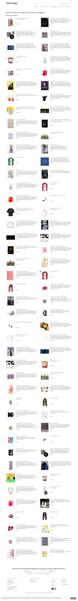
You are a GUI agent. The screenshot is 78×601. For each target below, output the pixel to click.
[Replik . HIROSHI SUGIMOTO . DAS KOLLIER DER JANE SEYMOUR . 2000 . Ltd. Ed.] (10, 490)
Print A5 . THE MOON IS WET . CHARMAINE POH (25, 43)
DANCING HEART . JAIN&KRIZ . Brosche (57, 284)
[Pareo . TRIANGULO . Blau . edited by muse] (10, 149)
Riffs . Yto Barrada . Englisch (55, 233)
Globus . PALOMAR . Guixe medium (22, 309)
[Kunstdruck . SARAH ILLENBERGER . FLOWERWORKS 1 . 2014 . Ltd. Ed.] (44, 123)
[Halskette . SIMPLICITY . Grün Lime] (10, 338)
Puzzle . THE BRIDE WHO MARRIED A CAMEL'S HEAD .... (60, 43)
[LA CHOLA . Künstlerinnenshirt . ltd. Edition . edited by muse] (10, 212)
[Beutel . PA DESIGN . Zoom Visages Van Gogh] (10, 73)
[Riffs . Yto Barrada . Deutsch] (10, 364)
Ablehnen (67, 598)
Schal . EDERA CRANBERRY (21, 284)
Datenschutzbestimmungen (37, 573)
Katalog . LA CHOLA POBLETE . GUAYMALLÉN (58, 81)
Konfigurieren (73, 598)
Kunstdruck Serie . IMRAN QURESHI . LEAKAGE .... (59, 334)
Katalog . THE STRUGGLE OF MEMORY (23, 347)
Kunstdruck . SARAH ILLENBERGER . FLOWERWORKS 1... (60, 119)
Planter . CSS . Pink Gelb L (54, 360)
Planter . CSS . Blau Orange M (21, 56)
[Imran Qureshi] (10, 478)
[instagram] (55, 588)
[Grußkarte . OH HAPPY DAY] (10, 440)
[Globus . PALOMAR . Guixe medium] (10, 313)
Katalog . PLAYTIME (53, 220)
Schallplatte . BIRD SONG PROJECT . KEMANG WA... (59, 448)
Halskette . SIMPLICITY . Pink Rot (56, 208)
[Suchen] (49, 3)
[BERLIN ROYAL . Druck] (44, 541)
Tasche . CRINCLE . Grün (20, 157)
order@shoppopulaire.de (33, 581)
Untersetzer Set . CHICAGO (55, 30)
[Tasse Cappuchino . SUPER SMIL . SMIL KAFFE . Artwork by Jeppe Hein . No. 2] (10, 427)
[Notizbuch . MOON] (10, 452)
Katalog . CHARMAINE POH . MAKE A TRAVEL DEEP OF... (60, 461)
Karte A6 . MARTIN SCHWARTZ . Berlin (57, 372)
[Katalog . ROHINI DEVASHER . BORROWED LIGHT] (44, 22)
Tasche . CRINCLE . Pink (54, 182)
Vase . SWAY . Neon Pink (20, 499)
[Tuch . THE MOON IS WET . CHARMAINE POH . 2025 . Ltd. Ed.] (44, 161)
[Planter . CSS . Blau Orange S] (44, 478)
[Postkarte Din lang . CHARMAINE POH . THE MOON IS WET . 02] (10, 237)
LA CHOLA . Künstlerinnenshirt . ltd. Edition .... (24, 208)
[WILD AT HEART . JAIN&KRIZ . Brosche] (10, 414)
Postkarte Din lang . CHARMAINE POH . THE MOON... (59, 106)
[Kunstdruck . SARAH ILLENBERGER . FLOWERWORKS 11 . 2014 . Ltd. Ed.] (10, 250)
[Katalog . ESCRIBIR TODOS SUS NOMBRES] (10, 554)
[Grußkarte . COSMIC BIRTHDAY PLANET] (44, 554)
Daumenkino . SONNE (54, 322)
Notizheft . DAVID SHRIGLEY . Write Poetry (57, 410)
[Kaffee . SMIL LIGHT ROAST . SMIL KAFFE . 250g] (44, 60)
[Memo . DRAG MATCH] (10, 376)
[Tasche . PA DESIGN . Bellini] (44, 490)
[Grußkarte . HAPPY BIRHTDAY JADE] (44, 313)
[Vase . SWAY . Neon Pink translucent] (44, 73)
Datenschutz (54, 581)
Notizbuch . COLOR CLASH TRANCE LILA (23, 132)
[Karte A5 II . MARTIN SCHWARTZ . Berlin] (10, 262)
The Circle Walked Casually (21, 119)
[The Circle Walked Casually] (10, 123)
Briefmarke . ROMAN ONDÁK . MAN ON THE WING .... (25, 220)
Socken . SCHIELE (19, 398)
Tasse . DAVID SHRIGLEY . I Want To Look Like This (25, 106)
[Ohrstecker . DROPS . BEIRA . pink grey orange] (10, 326)
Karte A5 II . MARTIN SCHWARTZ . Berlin (23, 258)
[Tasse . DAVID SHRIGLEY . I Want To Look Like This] (10, 111)
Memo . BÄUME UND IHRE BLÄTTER (56, 385)
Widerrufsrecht (63, 581)
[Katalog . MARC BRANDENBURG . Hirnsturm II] (10, 85)
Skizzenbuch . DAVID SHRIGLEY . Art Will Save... (58, 524)
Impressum (53, 585)
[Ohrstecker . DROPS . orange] (44, 440)
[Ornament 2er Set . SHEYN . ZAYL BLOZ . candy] (10, 98)
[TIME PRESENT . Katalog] (44, 149)
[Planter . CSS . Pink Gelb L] (44, 364)
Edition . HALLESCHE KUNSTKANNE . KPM (57, 499)
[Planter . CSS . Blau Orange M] (10, 60)
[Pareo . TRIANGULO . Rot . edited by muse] (10, 389)
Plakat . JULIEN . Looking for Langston (23, 296)
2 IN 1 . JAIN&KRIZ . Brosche (21, 524)
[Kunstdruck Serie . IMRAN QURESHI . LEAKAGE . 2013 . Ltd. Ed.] (44, 338)
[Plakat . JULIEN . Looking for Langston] (10, 300)
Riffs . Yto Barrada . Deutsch (21, 360)
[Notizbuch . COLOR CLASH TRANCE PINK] (44, 250)
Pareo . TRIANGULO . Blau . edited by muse (23, 144)
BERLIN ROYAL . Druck (54, 537)
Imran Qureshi (18, 473)
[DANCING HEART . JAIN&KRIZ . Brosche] (44, 288)
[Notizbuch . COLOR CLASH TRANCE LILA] (10, 136)
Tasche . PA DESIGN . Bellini (55, 486)
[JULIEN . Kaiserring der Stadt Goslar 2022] (44, 174)
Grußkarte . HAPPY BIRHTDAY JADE (56, 309)
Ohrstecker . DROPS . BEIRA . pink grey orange (24, 322)
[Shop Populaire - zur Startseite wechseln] (11, 4)
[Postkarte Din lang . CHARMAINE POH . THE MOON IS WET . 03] (44, 351)
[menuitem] (42, 3)
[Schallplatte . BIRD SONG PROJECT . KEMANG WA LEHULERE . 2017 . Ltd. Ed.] (44, 452)
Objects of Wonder (19, 170)
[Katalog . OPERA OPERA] (44, 427)
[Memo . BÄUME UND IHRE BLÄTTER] (44, 389)
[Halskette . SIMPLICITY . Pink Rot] (44, 212)
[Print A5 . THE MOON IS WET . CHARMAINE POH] (10, 47)
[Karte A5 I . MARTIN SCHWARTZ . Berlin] (44, 136)
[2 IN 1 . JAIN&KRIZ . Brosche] (10, 528)
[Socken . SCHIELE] (10, 402)
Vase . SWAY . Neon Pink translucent (56, 68)
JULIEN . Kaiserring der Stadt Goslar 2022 (57, 170)
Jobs (52, 583)
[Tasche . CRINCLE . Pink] (44, 186)
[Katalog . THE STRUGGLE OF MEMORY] (10, 351)
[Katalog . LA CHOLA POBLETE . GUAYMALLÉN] (44, 85)
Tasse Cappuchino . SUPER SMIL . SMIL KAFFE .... (58, 296)
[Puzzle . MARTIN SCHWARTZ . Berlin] (10, 22)
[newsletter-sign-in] (51, 571)
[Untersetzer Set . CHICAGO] (44, 35)
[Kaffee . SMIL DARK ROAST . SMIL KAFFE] (10, 186)
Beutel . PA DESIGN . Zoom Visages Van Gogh (24, 68)
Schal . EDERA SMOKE (54, 511)
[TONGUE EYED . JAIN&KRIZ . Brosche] (44, 98)
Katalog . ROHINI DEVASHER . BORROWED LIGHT (59, 18)
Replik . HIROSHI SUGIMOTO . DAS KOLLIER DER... (25, 486)
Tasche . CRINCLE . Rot (54, 271)
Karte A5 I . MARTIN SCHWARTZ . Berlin (57, 132)
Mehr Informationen (4, 599)
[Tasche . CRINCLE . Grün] (10, 161)
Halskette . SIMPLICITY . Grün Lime (22, 334)
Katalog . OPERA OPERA (54, 423)
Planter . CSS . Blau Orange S (55, 473)
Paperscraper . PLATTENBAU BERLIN (22, 461)
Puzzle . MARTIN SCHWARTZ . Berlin (22, 18)
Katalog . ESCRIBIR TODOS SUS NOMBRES (24, 549)
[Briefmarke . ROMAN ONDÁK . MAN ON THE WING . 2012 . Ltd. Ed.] (10, 224)
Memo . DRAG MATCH (20, 372)
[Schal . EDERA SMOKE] (44, 516)
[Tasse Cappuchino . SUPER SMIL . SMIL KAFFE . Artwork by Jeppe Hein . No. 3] (10, 541)
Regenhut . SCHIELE (19, 511)
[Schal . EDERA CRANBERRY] (10, 288)
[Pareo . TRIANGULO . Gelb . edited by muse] (44, 262)
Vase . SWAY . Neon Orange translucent (23, 195)
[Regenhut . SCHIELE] (10, 516)
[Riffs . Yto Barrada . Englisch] (44, 237)
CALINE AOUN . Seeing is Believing (22, 271)
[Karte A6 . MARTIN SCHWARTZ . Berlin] (44, 376)
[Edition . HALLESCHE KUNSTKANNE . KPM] (44, 503)
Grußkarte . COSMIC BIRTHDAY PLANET (57, 549)
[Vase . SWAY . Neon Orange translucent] (10, 199)
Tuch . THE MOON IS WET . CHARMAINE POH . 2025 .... (60, 157)
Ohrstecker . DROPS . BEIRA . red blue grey (57, 195)
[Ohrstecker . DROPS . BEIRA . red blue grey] (44, 199)
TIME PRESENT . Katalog (54, 144)
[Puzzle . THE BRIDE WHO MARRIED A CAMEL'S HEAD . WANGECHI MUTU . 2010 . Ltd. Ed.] (44, 47)
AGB (52, 584)
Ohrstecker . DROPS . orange (55, 436)
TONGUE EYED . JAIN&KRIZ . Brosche (57, 94)
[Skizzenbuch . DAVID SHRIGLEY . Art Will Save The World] (44, 528)
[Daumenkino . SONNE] (44, 326)
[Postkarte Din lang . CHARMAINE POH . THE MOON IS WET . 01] (44, 111)
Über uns (53, 580)
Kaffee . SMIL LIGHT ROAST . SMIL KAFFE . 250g (58, 56)
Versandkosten (63, 580)
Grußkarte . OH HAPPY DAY (21, 436)
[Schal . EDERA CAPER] (44, 402)
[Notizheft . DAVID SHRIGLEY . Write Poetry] (44, 414)
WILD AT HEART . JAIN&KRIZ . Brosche (23, 410)
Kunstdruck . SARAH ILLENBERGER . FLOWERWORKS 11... (26, 246)
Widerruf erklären (65, 584)
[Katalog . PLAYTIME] (44, 224)
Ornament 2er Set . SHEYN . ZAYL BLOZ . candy (24, 94)
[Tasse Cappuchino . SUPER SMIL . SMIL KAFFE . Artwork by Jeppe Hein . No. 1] (44, 300)
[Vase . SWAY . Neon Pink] (10, 503)
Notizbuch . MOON (19, 448)
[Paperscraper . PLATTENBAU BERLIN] (10, 465)
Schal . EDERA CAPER (54, 398)
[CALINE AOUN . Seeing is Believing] (10, 275)
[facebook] (53, 588)
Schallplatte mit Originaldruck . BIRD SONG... (24, 30)
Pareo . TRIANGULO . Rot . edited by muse (23, 385)
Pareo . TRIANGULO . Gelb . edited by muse (57, 258)
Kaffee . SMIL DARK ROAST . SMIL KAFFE (23, 182)
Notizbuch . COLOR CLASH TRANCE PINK (57, 246)
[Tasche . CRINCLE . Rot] (44, 275)
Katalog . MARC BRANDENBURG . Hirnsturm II (24, 81)
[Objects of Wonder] (10, 174)
